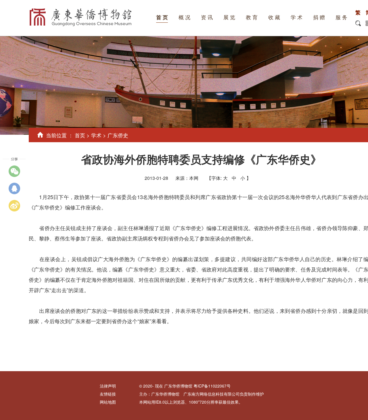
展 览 (229, 17)
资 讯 (207, 17)
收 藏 (274, 17)
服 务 (341, 17)
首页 (80, 135)
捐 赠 (319, 17)
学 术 (296, 17)
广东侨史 (118, 135)
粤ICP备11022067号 (212, 386)
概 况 (184, 17)
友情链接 (108, 394)
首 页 (162, 17)
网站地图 (108, 402)
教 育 (252, 17)
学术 (96, 135)
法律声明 (108, 386)
